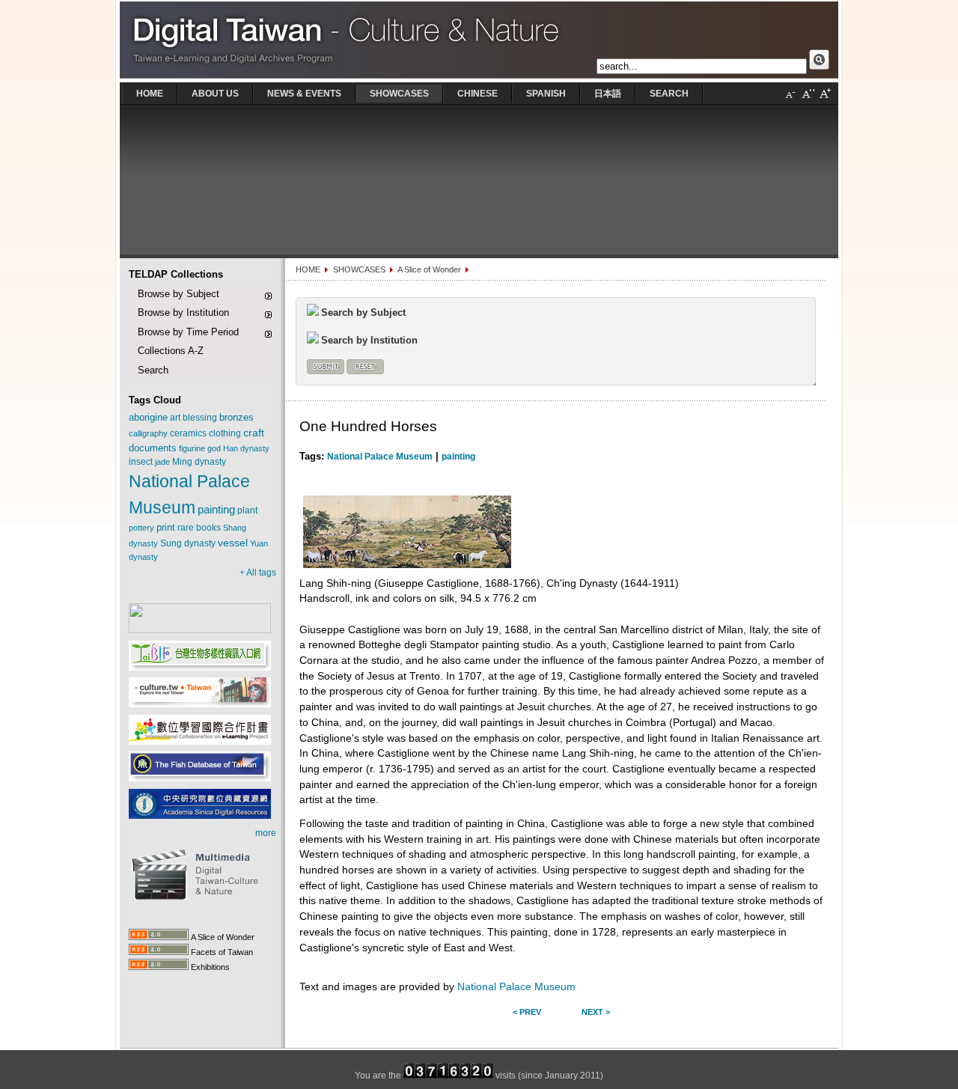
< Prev (527, 1011)
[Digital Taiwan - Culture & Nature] (479, 79)
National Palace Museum (380, 456)
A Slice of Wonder (429, 269)
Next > (596, 1011)
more (265, 833)
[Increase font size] (824, 99)
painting (458, 456)
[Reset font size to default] (807, 99)
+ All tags (258, 572)
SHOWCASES (359, 269)
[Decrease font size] (790, 99)
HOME (308, 269)
